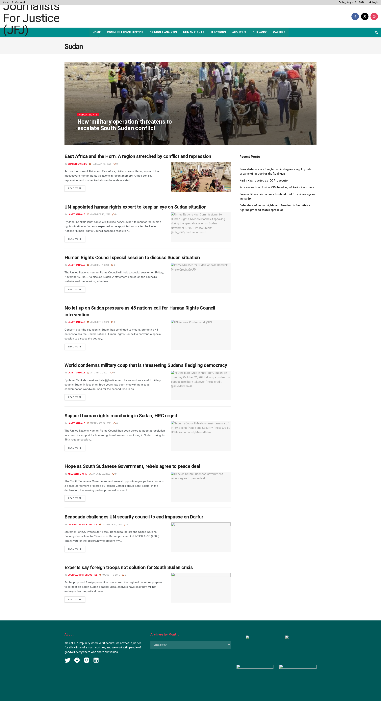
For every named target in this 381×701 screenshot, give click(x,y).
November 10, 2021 (99, 214)
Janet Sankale (76, 214)
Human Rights (193, 32)
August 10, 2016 (110, 575)
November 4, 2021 (99, 265)
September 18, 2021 (100, 423)
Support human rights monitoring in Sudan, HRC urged (120, 415)
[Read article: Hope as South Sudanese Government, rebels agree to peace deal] (201, 487)
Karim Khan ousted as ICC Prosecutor (264, 180)
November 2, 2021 (99, 322)
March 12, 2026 (112, 136)
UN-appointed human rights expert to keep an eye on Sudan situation (135, 207)
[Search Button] (376, 32)
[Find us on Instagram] (374, 16)
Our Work (20, 2)
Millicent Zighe (77, 474)
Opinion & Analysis (163, 32)
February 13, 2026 (101, 164)
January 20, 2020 (100, 474)
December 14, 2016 (111, 524)
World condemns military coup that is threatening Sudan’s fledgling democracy (145, 365)
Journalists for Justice (82, 524)
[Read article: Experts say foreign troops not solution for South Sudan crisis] (201, 588)
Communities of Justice (125, 32)
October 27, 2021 (98, 372)
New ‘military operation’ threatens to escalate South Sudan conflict (124, 125)
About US (8, 2)
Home (97, 32)
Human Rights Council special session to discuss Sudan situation (132, 257)
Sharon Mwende (90, 136)
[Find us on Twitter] (364, 16)
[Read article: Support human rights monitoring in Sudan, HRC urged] (201, 436)
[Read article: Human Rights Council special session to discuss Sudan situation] (201, 278)
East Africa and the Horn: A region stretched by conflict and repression (137, 156)
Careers (279, 32)
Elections (218, 32)
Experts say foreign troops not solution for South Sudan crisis (128, 567)
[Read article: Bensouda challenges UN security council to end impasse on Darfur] (201, 537)
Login (374, 2)
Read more (76, 188)
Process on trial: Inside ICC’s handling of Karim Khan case (277, 187)
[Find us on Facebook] (355, 16)
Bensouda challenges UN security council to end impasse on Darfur (133, 517)
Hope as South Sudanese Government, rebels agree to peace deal (132, 466)
